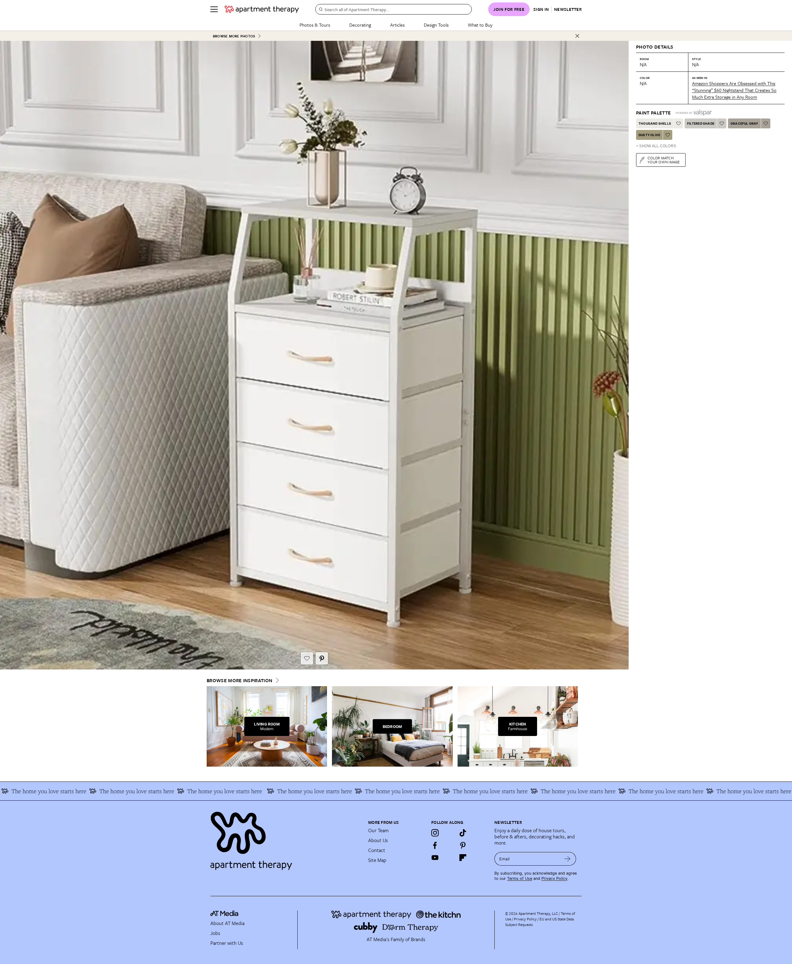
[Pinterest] (463, 845)
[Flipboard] (463, 857)
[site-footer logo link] (224, 914)
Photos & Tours (314, 24)
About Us (378, 840)
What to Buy (480, 24)
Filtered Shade (700, 123)
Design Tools (436, 24)
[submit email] (567, 859)
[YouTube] (435, 857)
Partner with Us (226, 943)
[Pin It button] (322, 658)
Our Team (378, 830)
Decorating (360, 24)
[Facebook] (435, 845)
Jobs (215, 933)
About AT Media (227, 923)
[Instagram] (435, 833)
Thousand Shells (655, 123)
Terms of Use (519, 878)
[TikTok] (463, 833)
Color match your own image (664, 160)
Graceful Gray (744, 123)
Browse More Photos (234, 36)
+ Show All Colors (656, 146)
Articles (397, 24)
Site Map (377, 860)
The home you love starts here (61, 791)
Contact (376, 850)
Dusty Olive (649, 135)
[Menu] (214, 9)
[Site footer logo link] (285, 838)
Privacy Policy (554, 878)
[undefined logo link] (262, 9)
